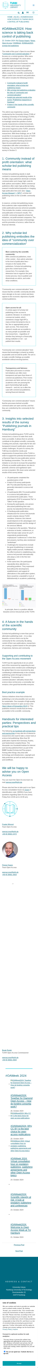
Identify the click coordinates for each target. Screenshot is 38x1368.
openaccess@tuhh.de (14, 782)
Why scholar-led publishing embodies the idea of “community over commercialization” (21, 92)
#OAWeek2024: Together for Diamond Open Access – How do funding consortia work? (22, 1101)
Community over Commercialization (16, 54)
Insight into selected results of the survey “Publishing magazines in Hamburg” (19, 99)
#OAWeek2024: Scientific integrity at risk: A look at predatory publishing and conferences (21, 1203)
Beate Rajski (7, 1050)
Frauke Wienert (8, 824)
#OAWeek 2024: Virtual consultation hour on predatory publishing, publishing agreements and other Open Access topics (22, 1167)
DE (27, 12)
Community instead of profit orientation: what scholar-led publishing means (17, 85)
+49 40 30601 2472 (9, 834)
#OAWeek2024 (27, 43)
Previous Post (19, 1248)
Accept (19, 1363)
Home (9, 17)
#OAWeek (17, 43)
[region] (19, 1333)
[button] (19, 13)
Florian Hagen (7, 865)
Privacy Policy (7, 1329)
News (33, 41)
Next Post (19, 1254)
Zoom (27, 790)
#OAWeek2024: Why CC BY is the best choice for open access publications (21, 1130)
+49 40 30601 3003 (9, 875)
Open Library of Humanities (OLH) (15, 706)
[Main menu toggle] (33, 5)
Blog (16, 17)
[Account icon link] (23, 13)
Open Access (7, 43)
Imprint (15, 1329)
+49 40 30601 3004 (9, 1060)
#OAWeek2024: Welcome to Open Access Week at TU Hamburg (21, 1231)
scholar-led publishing (10, 46)
